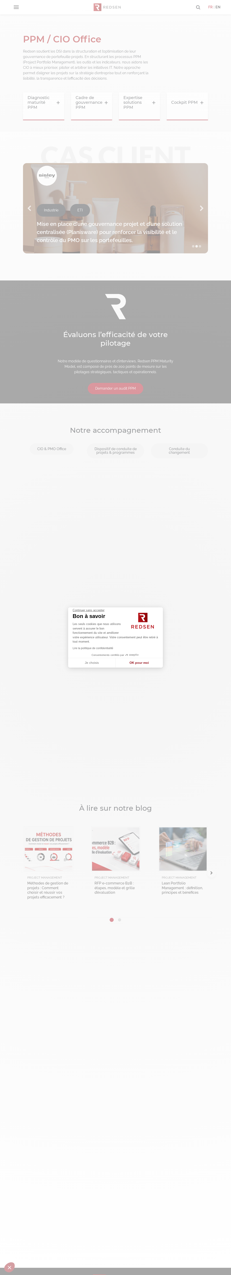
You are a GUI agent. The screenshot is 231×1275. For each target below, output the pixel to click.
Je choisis (92, 662)
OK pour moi (139, 662)
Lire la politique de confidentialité (93, 648)
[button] (9, 1267)
